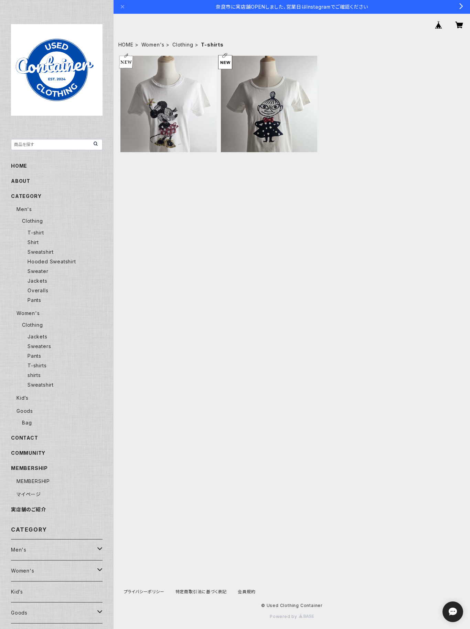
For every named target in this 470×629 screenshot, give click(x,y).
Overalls (38, 290)
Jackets (37, 281)
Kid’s (23, 398)
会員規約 (246, 591)
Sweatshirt (41, 252)
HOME (125, 45)
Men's (24, 209)
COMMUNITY (28, 453)
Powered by (284, 616)
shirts (34, 375)
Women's (153, 45)
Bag (27, 423)
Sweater (38, 271)
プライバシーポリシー (144, 591)
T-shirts (37, 365)
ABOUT (20, 181)
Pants (34, 300)
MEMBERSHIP (33, 481)
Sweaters (39, 346)
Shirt (33, 242)
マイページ (29, 494)
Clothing (182, 45)
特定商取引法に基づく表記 (201, 591)
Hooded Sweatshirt (52, 261)
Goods (25, 411)
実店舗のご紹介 (28, 509)
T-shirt (36, 232)
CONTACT (24, 438)
